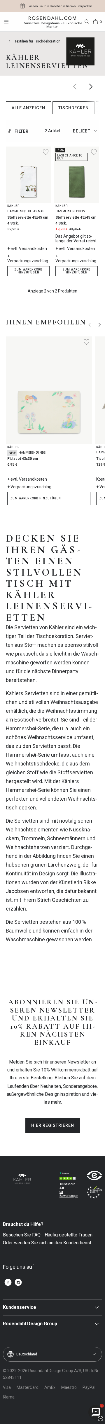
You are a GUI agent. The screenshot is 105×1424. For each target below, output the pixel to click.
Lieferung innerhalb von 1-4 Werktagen (60, 6)
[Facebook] (8, 1282)
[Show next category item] (91, 87)
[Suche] (86, 21)
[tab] (86, 131)
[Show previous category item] (75, 87)
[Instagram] (18, 1282)
